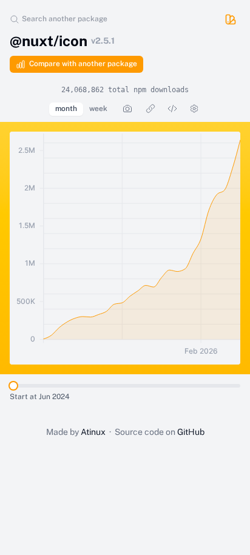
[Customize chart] (194, 108)
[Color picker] (230, 19)
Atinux (93, 432)
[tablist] (81, 109)
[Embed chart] (172, 108)
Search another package (64, 19)
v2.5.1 (103, 40)
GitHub (190, 432)
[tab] (66, 109)
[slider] (13, 385)
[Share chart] (150, 108)
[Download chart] (127, 108)
